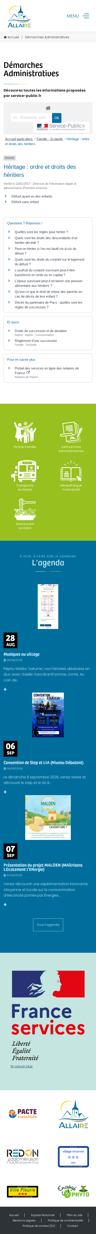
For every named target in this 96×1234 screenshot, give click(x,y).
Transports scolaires (25, 487)
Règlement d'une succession (36, 341)
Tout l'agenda (48, 924)
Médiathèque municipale (71, 487)
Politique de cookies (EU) (39, 1226)
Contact (72, 1226)
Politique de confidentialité (65, 1220)
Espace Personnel (43, 1215)
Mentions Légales (24, 1220)
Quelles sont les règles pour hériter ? (41, 232)
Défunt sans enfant (25, 202)
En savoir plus (22, 1066)
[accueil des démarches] (48, 108)
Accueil (13, 37)
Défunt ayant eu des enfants (31, 196)
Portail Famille (25, 446)
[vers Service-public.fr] (61, 127)
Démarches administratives (71, 448)
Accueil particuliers (19, 139)
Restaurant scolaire (25, 525)
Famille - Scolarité (50, 139)
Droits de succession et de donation (41, 331)
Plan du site (74, 1215)
